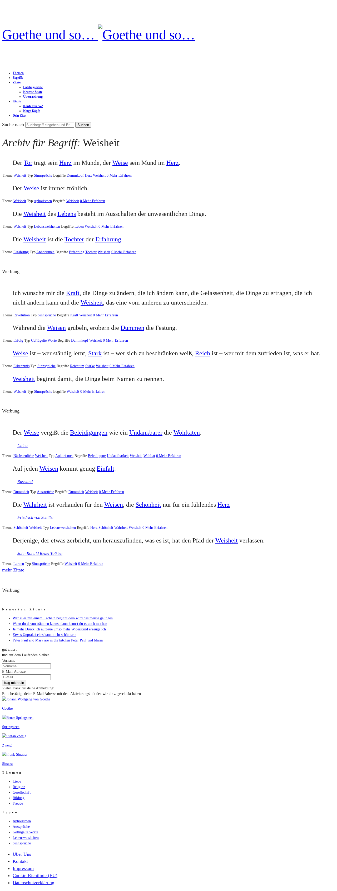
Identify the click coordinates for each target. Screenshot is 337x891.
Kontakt (20, 861)
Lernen (18, 564)
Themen (18, 73)
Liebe (17, 781)
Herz (65, 162)
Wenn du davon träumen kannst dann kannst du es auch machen (60, 624)
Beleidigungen (88, 432)
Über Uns (22, 854)
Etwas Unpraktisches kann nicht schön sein (44, 635)
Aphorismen (43, 201)
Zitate (17, 82)
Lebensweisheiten (47, 226)
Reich (202, 353)
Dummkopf (75, 175)
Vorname (8, 661)
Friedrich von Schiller (35, 517)
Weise (120, 162)
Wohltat (149, 456)
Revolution (21, 315)
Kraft (73, 293)
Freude (18, 803)
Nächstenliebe (23, 456)
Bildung (18, 798)
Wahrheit (35, 504)
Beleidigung (97, 456)
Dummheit (21, 492)
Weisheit (19, 175)
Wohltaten (187, 432)
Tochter (74, 239)
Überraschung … (35, 96)
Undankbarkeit (118, 456)
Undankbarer (145, 432)
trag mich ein (14, 683)
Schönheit (148, 504)
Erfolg (18, 340)
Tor (28, 162)
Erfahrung (108, 239)
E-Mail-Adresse (14, 672)
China (22, 445)
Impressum (23, 868)
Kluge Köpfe (31, 111)
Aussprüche (45, 492)
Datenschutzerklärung (33, 882)
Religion (19, 787)
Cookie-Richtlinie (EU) (35, 875)
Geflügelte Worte (44, 340)
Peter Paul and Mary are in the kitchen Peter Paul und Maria (58, 640)
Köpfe (17, 101)
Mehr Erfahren (121, 175)
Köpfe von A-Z (33, 106)
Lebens (66, 213)
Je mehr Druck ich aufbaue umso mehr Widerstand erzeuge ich (59, 629)
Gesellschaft (22, 792)
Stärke (90, 366)
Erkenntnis (21, 366)
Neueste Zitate (32, 92)
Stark (95, 353)
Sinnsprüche (43, 175)
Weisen (56, 327)
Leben (79, 226)
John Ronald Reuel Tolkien (39, 553)
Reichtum (77, 366)
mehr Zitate (13, 570)
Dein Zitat (19, 115)
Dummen (132, 327)
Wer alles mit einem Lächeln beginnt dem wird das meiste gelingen (63, 618)
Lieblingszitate (33, 87)
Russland (25, 481)
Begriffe (18, 77)
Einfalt (105, 468)
